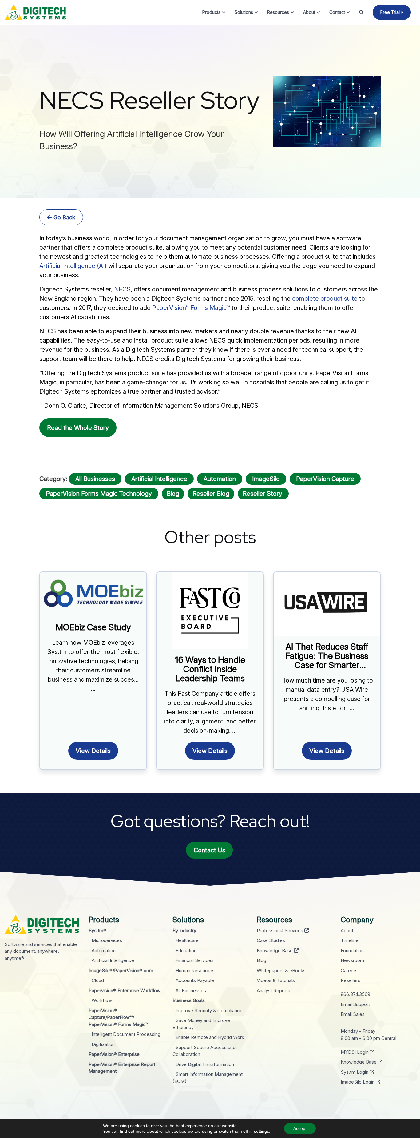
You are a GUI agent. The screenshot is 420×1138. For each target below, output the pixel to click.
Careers (349, 970)
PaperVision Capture (325, 479)
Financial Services (195, 960)
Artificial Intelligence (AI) (73, 266)
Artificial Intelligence (159, 479)
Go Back (63, 217)
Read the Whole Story (78, 427)
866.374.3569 (355, 994)
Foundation (352, 950)
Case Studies (271, 940)
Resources (278, 12)
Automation (219, 479)
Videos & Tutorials (276, 980)
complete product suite (325, 298)
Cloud (98, 980)
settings (261, 1131)
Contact (337, 12)
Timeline (350, 940)
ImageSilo (266, 479)
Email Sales (353, 1014)
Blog (173, 493)
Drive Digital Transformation (205, 1064)
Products (212, 12)
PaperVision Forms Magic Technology (98, 493)
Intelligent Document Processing (126, 1034)
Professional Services (280, 930)
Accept (300, 1128)
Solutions (244, 12)
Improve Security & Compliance (209, 1010)
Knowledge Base (275, 950)
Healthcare (187, 940)
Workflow (102, 1000)
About (309, 12)
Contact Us (209, 850)
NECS (122, 289)
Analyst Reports (273, 990)
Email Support (355, 1004)
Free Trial (390, 12)
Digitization (103, 1044)
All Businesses (95, 479)
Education (186, 950)
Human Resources (195, 970)
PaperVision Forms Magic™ (191, 307)
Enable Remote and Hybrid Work (210, 1037)
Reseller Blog (210, 493)
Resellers (350, 980)
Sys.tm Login (355, 1072)
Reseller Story (263, 493)
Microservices (107, 940)
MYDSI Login (355, 1052)
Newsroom (352, 960)
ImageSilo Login (358, 1082)
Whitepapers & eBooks (281, 970)
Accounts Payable (195, 980)
